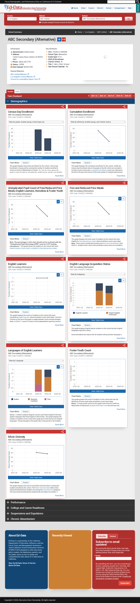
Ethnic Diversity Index (42, 488)
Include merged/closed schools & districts (57, 22)
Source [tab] (25, 162)
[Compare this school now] (64, 39)
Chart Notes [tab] (14, 162)
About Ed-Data (14, 565)
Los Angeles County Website (21, 76)
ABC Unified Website (18, 74)
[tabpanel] (36, 170)
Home (75, 8)
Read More (59, 176)
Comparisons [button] (119, 8)
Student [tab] (10, 91)
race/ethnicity (47, 490)
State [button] (83, 8)
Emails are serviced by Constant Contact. (113, 577)
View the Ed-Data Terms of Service (22, 563)
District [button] (100, 8)
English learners (15, 248)
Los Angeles (89, 32)
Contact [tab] (113, 536)
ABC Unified (102, 32)
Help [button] (130, 8)
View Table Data (36, 158)
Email (98, 555)
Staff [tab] (17, 91)
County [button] (91, 8)
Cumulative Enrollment (99, 170)
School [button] (109, 8)
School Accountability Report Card (24, 79)
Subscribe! (125, 583)
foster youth (25, 248)
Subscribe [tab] (102, 536)
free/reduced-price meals (87, 241)
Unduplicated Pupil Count (98, 405)
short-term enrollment (110, 243)
